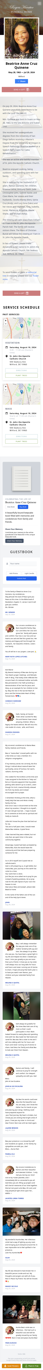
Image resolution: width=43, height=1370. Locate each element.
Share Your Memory (14, 541)
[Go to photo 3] (22, 1322)
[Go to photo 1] (20, 1322)
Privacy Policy (15, 1360)
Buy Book (23, 507)
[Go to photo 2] (21, 1322)
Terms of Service (27, 1360)
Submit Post (21, 578)
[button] (21, 326)
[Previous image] (5, 1309)
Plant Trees (21, 375)
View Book (11, 507)
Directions (21, 370)
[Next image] (38, 1309)
